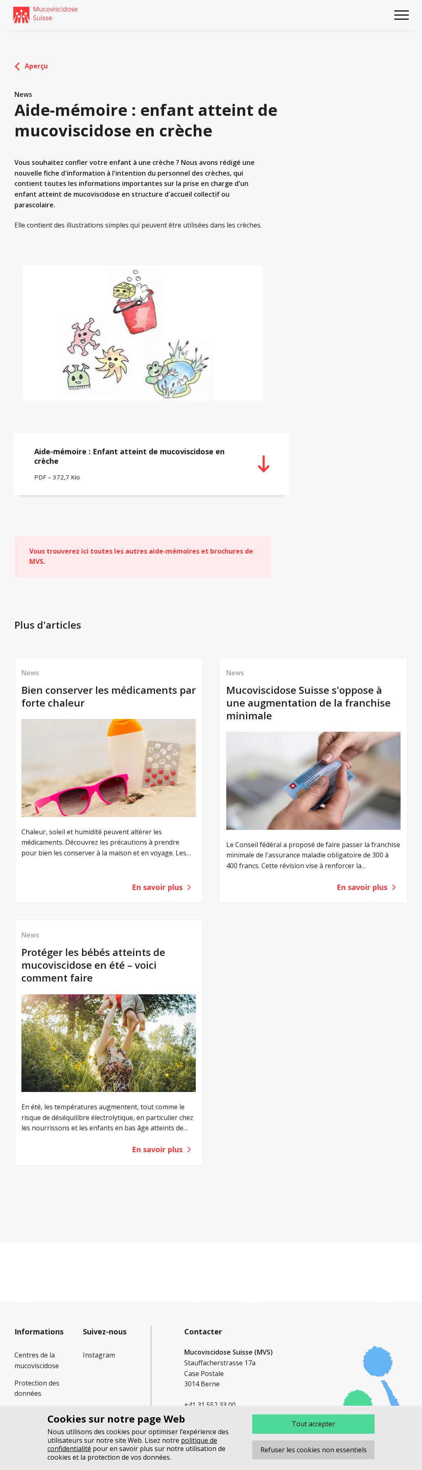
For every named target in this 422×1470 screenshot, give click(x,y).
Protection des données (36, 1388)
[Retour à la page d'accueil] (45, 15)
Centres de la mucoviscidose (36, 1360)
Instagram (99, 1355)
